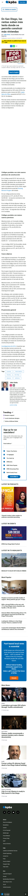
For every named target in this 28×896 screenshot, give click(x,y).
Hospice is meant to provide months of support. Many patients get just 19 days (13, 598)
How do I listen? (6, 861)
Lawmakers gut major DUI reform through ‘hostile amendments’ (13, 706)
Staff (4, 841)
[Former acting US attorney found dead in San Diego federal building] (14, 752)
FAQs (4, 858)
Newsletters (6, 825)
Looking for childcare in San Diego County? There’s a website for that (11, 621)
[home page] (11, 2)
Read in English (14, 72)
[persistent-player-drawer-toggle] (26, 894)
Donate (14, 678)
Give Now (22, 2)
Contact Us (5, 856)
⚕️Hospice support (8, 415)
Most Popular (6, 577)
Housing (9, 374)
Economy (9, 371)
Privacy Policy (6, 838)
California (17, 378)
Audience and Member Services (10, 850)
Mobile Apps (6, 833)
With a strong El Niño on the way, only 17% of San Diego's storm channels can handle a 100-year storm (13, 606)
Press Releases (6, 835)
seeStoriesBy (13, 405)
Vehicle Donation (7, 887)
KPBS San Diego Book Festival (10, 544)
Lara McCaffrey (20, 63)
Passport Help (6, 864)
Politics (3, 703)
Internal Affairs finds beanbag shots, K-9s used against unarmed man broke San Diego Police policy (13, 614)
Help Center (5, 866)
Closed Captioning (7, 853)
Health (2, 761)
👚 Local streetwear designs (11, 418)
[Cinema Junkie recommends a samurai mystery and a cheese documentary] (14, 723)
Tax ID (4, 884)
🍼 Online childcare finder (10, 421)
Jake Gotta (7, 34)
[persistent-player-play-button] (2, 894)
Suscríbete (14, 476)
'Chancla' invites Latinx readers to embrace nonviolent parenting (11, 516)
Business (9, 378)
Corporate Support (7, 873)
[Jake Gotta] (4, 386)
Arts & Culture (4, 731)
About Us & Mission (7, 822)
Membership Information (8, 879)
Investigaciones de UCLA (8, 346)
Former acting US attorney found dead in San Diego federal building (14, 764)
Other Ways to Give (7, 881)
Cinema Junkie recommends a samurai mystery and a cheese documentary (12, 735)
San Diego (17, 374)
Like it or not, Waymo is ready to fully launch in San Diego (13, 792)
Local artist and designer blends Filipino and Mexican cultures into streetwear (13, 628)
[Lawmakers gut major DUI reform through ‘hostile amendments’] (14, 694)
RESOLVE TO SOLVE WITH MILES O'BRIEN (13, 571)
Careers (5, 827)
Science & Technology (6, 789)
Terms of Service (7, 843)
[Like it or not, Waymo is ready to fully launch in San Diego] (14, 781)
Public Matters (18, 371)
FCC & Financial (6, 830)
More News (5, 685)
